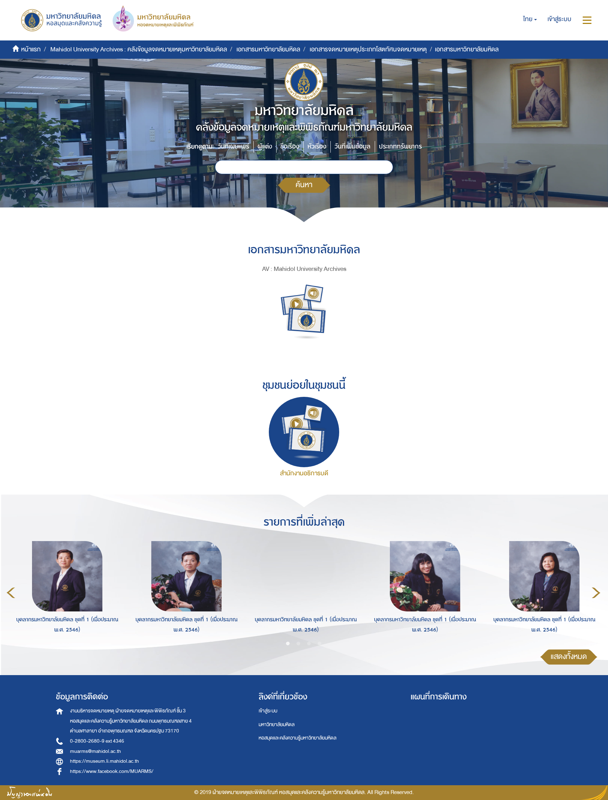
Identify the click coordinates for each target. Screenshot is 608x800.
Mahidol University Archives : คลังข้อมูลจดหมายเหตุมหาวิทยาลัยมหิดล (138, 49)
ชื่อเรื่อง (289, 146)
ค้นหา (304, 184)
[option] (65, 591)
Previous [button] (11, 593)
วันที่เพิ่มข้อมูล (352, 146)
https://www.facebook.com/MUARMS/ (111, 771)
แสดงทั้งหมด (569, 656)
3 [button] (308, 643)
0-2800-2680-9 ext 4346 (97, 741)
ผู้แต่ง (265, 146)
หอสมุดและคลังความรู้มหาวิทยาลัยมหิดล (297, 738)
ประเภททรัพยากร (400, 146)
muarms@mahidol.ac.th (95, 751)
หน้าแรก (31, 49)
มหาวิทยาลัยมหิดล (276, 724)
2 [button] (298, 643)
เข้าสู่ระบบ (268, 710)
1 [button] (287, 643)
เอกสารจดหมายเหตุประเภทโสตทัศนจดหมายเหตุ (368, 49)
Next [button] (596, 593)
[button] (530, 19)
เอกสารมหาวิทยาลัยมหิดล (268, 49)
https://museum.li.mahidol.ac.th (104, 761)
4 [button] (319, 643)
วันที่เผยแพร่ (233, 146)
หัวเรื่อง (317, 146)
